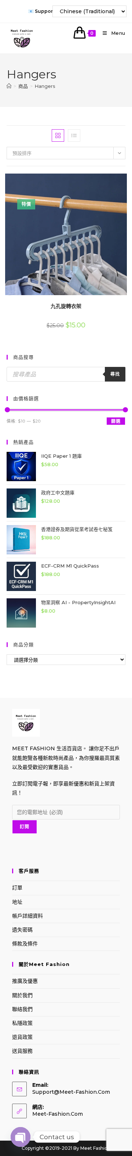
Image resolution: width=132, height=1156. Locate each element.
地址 (17, 902)
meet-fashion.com (57, 1114)
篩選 (116, 421)
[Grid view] (58, 135)
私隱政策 (22, 1023)
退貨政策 (22, 1037)
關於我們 (22, 995)
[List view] (74, 135)
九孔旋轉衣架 (66, 306)
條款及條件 (25, 943)
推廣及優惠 (25, 981)
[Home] (9, 86)
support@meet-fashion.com (71, 1092)
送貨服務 (22, 1051)
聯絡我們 (22, 1009)
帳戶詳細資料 (27, 915)
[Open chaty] (20, 1137)
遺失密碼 (22, 929)
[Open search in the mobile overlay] (66, 374)
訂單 (17, 887)
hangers (45, 86)
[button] (105, 181)
